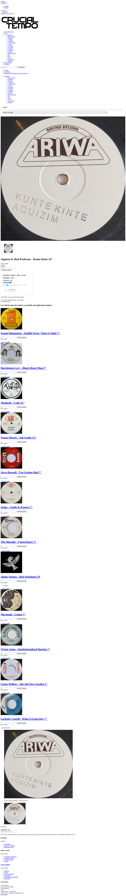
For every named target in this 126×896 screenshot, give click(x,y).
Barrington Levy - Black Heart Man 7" (24, 367)
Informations (4, 894)
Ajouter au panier (6, 270)
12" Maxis (10, 47)
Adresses (6, 871)
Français (6, 6)
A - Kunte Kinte (10, 289)
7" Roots (10, 39)
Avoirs (6, 872)
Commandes (7, 875)
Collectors (10, 38)
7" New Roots (11, 42)
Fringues (10, 61)
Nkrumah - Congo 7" (13, 614)
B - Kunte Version (11, 291)
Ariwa (6, 263)
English (6, 7)
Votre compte (5, 865)
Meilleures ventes (9, 847)
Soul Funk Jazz (12, 53)
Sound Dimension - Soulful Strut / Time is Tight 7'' (30, 333)
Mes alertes (7, 878)
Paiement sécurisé (9, 858)
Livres (9, 58)
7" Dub (10, 44)
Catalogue (8, 35)
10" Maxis (10, 45)
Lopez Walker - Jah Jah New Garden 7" (24, 684)
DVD (9, 56)
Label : (3, 263)
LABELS (6, 64)
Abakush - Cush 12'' (13, 402)
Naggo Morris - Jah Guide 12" (18, 437)
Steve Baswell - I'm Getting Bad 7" (21, 472)
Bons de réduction (9, 874)
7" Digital (10, 41)
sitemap (6, 861)
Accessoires (11, 59)
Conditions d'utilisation (10, 856)
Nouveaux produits (9, 845)
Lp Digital (10, 50)
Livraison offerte (8, 860)
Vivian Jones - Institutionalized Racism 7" (25, 649)
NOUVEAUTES (9, 32)
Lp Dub (10, 52)
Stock (5, 33)
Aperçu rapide (5, 342)
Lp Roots (10, 49)
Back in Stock (11, 36)
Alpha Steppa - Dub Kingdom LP (20, 576)
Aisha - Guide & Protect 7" (17, 507)
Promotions (7, 844)
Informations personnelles (11, 877)
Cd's (9, 55)
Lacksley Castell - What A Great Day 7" (24, 718)
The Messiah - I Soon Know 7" (19, 541)
